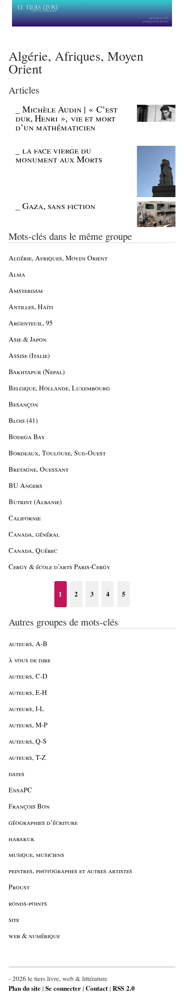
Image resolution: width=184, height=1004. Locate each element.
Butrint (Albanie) (35, 501)
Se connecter (63, 988)
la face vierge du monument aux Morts (58, 154)
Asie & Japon (28, 338)
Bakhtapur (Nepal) (37, 371)
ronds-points (28, 902)
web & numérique (34, 935)
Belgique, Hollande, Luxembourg (59, 387)
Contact (97, 988)
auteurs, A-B (28, 643)
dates (16, 773)
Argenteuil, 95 (31, 322)
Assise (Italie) (29, 355)
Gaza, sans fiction (58, 206)
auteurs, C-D (28, 675)
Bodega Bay (27, 436)
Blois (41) (23, 420)
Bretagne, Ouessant (38, 468)
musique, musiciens (36, 854)
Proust (19, 886)
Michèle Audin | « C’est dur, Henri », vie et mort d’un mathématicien (66, 118)
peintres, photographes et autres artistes (70, 870)
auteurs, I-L (26, 708)
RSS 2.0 (124, 988)
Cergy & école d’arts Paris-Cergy (59, 566)
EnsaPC (20, 789)
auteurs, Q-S (28, 740)
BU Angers (25, 485)
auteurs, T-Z (27, 757)
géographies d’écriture (43, 822)
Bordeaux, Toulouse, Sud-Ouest (57, 452)
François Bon (29, 805)
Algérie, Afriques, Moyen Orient (58, 257)
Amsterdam (26, 290)
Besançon (23, 403)
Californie (25, 517)
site (14, 919)
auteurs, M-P (28, 724)
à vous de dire (29, 659)
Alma (17, 273)
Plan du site (25, 988)
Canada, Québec (33, 550)
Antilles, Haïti (31, 306)
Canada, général (34, 533)
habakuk (22, 838)
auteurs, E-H (28, 692)
